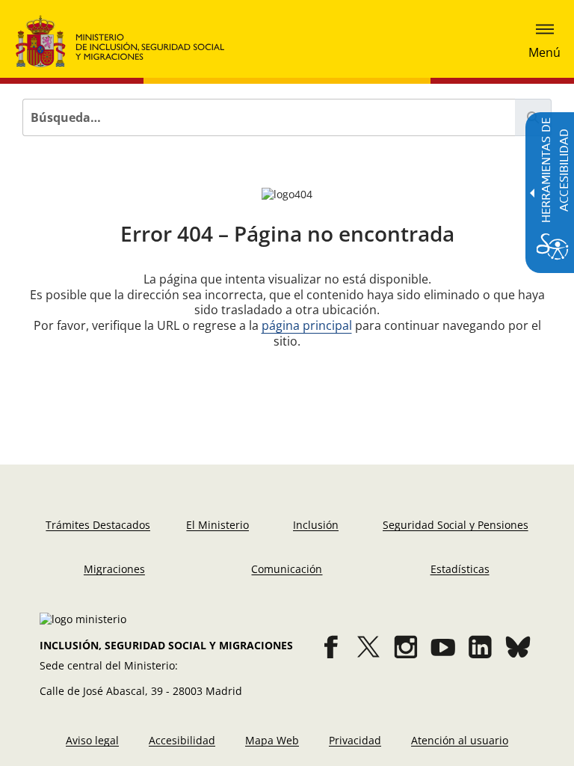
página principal (307, 325)
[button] (544, 41)
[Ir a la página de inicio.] (120, 41)
